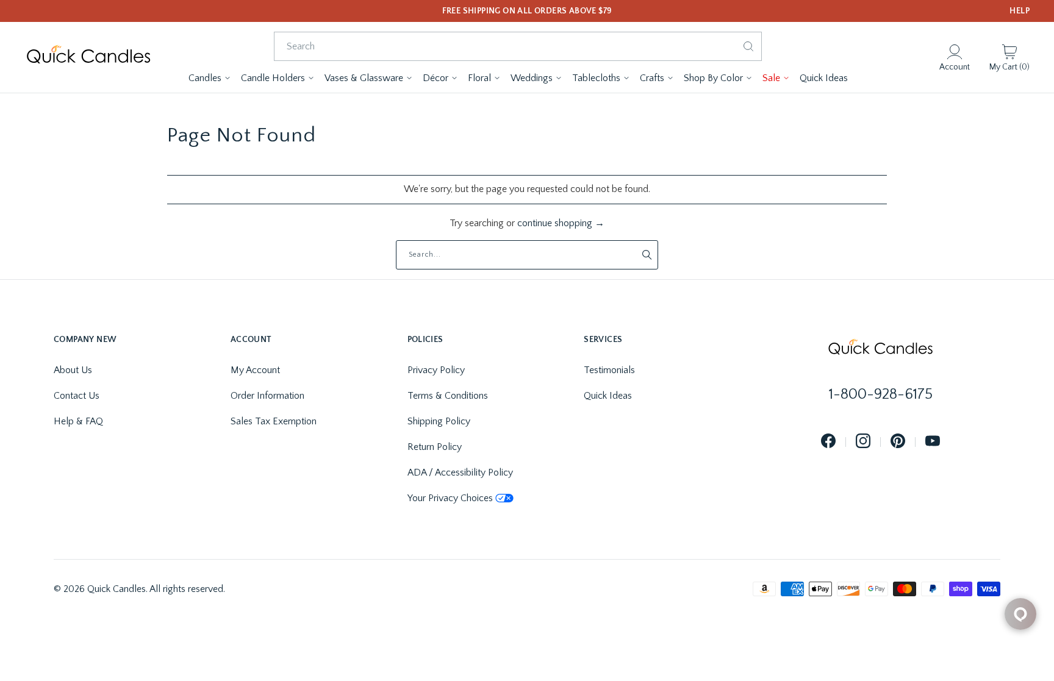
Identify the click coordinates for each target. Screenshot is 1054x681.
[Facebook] (828, 441)
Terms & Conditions (447, 395)
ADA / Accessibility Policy (460, 472)
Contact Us (76, 395)
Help (1019, 11)
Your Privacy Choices (450, 498)
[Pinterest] (898, 441)
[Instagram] (863, 441)
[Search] (748, 46)
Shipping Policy (438, 421)
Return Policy (434, 446)
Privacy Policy (436, 370)
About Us (73, 370)
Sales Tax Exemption (274, 421)
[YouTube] (932, 441)
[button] (209, 78)
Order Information (267, 395)
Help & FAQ (78, 421)
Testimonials (609, 370)
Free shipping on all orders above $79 (527, 11)
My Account (255, 370)
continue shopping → (560, 223)
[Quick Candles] (88, 57)
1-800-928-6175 (881, 394)
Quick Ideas (608, 395)
